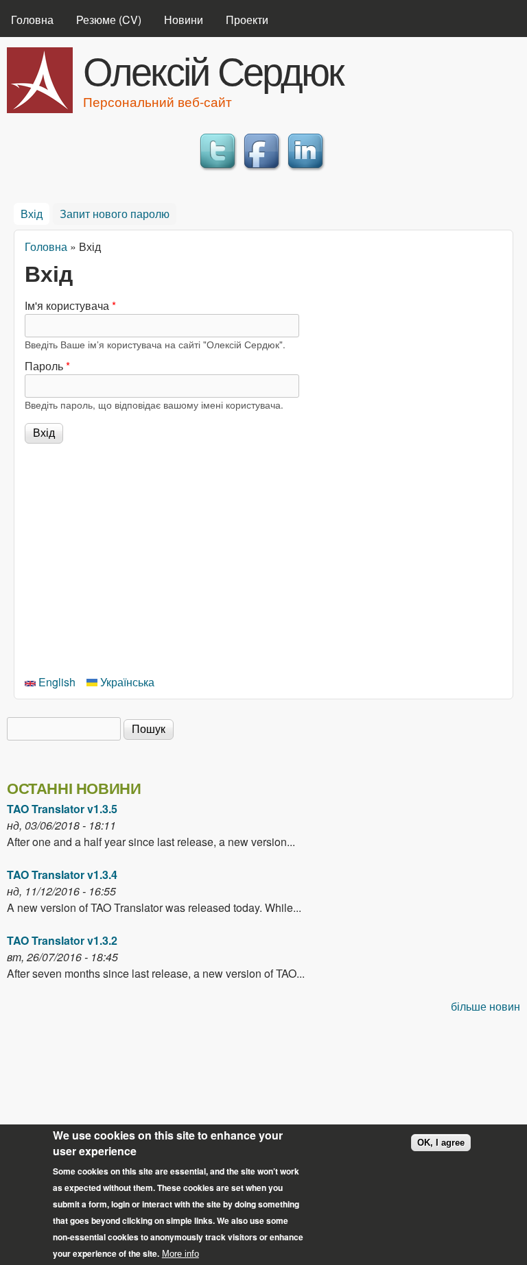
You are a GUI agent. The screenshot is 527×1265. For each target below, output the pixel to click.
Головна (32, 19)
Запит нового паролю (114, 213)
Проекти (247, 19)
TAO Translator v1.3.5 (62, 809)
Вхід (35, 213)
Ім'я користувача (70, 305)
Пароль (47, 366)
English (55, 682)
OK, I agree (441, 1142)
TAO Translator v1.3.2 (62, 940)
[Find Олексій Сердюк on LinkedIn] (307, 170)
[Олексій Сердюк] (40, 109)
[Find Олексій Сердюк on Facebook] (263, 170)
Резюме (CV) (108, 19)
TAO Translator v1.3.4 (62, 874)
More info (180, 1254)
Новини (183, 19)
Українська (125, 682)
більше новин (485, 1006)
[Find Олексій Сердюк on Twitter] (220, 170)
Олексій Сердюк (213, 69)
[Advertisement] (263, 557)
